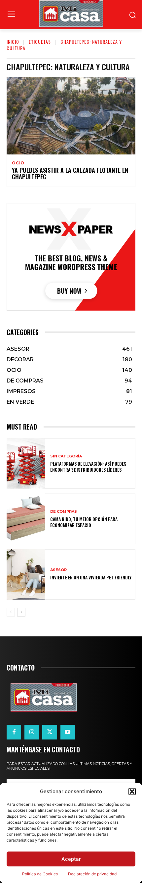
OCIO (18, 163)
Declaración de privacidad (92, 873)
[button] (132, 791)
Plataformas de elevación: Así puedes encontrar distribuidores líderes (88, 466)
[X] (49, 732)
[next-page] (21, 612)
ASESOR (58, 570)
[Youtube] (67, 732)
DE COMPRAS (63, 511)
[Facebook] (14, 732)
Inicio (13, 41)
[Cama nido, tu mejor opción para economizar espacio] (26, 519)
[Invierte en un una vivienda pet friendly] (26, 574)
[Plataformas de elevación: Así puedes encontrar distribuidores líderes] (26, 463)
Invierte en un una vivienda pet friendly (90, 577)
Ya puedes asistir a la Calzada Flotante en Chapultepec (70, 173)
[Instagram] (31, 732)
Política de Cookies (40, 873)
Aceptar (71, 859)
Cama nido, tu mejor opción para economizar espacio (84, 521)
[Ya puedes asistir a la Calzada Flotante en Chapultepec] (71, 115)
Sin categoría (66, 456)
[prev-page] (11, 612)
